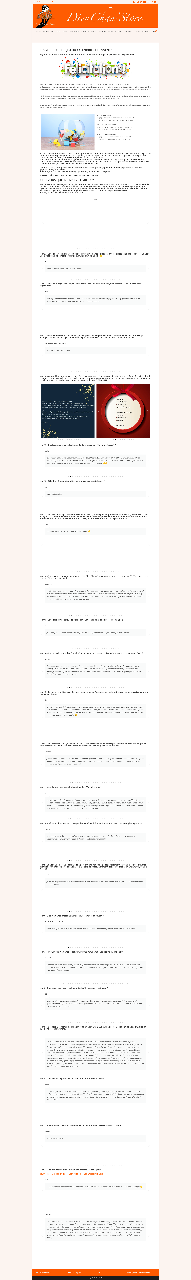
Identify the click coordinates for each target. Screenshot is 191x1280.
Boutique (41, 2)
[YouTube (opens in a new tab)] (144, 2)
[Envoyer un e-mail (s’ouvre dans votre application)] (148, 2)
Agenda (48, 2)
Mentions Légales (74, 1272)
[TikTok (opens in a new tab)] (151, 2)
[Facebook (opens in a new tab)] (134, 2)
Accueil (36, 2)
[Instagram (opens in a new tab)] (137, 2)
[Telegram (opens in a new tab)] (154, 2)
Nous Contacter (45, 1272)
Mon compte (55, 2)
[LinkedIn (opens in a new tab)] (141, 2)
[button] (43, 222)
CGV (98, 1272)
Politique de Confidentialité (138, 1272)
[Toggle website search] (36, 39)
